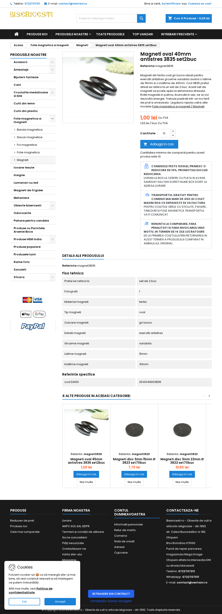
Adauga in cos (159, 144)
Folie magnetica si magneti (27, 120)
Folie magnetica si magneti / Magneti (178, 106)
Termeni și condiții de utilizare (83, 532)
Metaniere (21, 198)
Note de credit (124, 541)
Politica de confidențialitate (30, 590)
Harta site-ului (72, 554)
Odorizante (22, 213)
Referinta (147, 66)
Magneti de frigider (28, 190)
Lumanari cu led (26, 183)
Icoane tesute (24, 167)
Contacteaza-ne (74, 549)
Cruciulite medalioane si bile (31, 94)
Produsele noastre (72, 34)
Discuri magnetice (29, 137)
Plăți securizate (73, 543)
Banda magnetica (29, 130)
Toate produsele (110, 34)
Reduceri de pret (22, 520)
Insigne (19, 175)
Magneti (22, 160)
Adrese (119, 547)
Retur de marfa (124, 530)
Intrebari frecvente (177, 34)
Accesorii (20, 62)
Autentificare (171, 3)
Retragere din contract (111, 594)
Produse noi (37, 34)
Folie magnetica (28, 152)
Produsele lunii (25, 254)
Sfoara (19, 277)
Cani (17, 85)
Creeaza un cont (199, 3)
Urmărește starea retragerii (111, 601)
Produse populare (27, 247)
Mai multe (88, 482)
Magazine (69, 560)
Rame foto (22, 262)
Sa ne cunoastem (74, 537)
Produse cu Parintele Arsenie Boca (29, 230)
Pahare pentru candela (31, 221)
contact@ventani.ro (73, 3)
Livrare (67, 520)
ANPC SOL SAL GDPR (76, 526)
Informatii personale (128, 524)
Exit (24, 601)
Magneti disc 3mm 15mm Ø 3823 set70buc (134, 461)
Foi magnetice (27, 145)
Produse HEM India (28, 239)
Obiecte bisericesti (27, 205)
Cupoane (121, 553)
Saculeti (20, 269)
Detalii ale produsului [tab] (83, 255)
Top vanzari (142, 34)
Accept (60, 601)
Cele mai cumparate (25, 532)
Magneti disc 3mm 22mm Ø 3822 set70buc (182, 461)
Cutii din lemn (24, 103)
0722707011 (32, 3)
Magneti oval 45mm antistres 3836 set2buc (86, 461)
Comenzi (120, 536)
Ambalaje (21, 70)
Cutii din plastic (26, 111)
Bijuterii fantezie (26, 77)
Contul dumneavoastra (129, 512)
